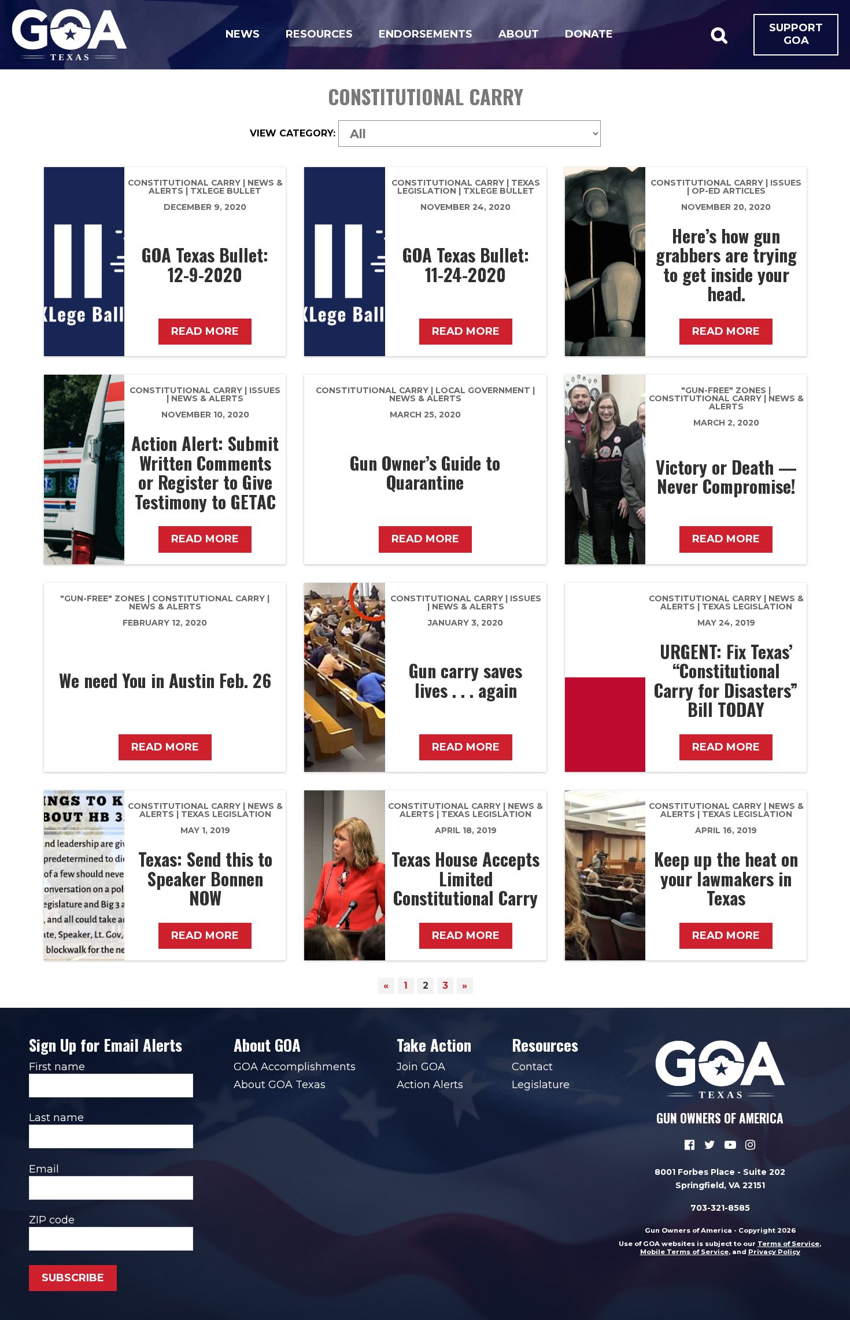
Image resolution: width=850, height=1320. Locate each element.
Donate (589, 34)
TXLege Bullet (225, 191)
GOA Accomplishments (295, 1066)
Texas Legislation (747, 606)
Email (44, 1169)
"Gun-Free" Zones (723, 390)
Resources (319, 34)
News (243, 34)
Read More (205, 331)
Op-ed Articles (729, 191)
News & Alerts (207, 398)
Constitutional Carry (184, 183)
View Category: (292, 133)
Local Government (482, 390)
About (518, 34)
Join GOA (421, 1066)
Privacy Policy (774, 1252)
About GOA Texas (280, 1084)
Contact (532, 1066)
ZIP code (52, 1220)
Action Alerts (430, 1084)
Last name (56, 1117)
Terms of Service (788, 1244)
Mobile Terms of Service (684, 1252)
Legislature (541, 1084)
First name (57, 1066)
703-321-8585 (720, 1208)
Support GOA (796, 34)
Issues (785, 183)
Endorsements (425, 34)
